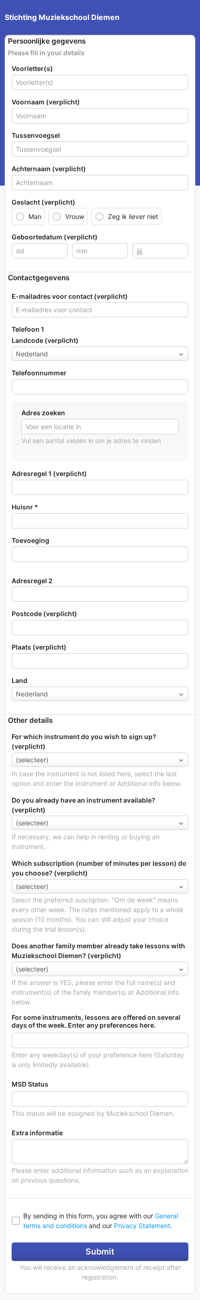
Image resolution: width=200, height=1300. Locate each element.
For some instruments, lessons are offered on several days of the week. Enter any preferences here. (96, 1021)
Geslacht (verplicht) (43, 202)
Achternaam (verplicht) (49, 169)
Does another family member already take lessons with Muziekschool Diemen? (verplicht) (98, 950)
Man (34, 216)
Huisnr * (25, 507)
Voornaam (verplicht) (46, 102)
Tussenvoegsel (36, 135)
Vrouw (74, 216)
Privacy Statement (142, 1225)
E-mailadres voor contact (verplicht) (70, 296)
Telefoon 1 (28, 329)
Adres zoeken (43, 413)
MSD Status (30, 1084)
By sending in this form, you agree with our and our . (100, 1220)
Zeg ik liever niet (133, 216)
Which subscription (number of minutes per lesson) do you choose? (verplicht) (99, 868)
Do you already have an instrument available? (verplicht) (83, 805)
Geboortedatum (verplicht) (55, 237)
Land (19, 680)
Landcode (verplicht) (45, 340)
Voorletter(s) (32, 68)
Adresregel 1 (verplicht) (49, 473)
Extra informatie (37, 1133)
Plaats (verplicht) (39, 647)
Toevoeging (30, 540)
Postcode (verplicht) (44, 614)
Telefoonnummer (39, 373)
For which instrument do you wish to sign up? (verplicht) (84, 741)
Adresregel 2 (32, 581)
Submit (100, 1251)
